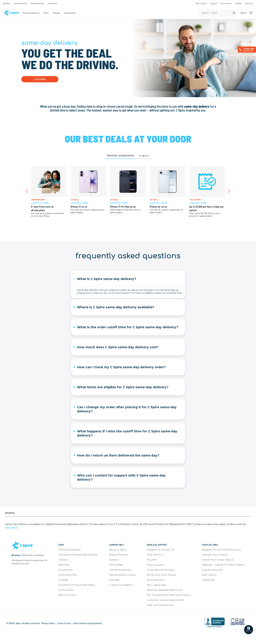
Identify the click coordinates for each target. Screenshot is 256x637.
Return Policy (67, 595)
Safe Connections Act (160, 605)
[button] (11, 527)
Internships (116, 564)
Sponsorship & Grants (122, 574)
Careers (114, 559)
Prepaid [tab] (144, 155)
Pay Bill (238, 3)
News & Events (118, 554)
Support (213, 3)
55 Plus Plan (66, 590)
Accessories (70, 12)
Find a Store (226, 3)
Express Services (212, 569)
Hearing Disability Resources (164, 590)
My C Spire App (156, 585)
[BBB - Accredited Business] (214, 622)
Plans (46, 12)
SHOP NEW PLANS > (38, 200)
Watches (63, 564)
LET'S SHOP (39, 79)
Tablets (63, 559)
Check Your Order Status (217, 559)
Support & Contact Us (160, 549)
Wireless (7, 3)
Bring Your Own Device (161, 574)
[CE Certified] (237, 621)
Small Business (37, 3)
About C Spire (117, 549)
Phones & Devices (31, 12)
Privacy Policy (48, 623)
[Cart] (250, 13)
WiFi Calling (209, 574)
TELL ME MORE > (196, 200)
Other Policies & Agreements (87, 623)
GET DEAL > (75, 200)
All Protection (155, 580)
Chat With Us (155, 554)
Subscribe (208, 580)
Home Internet (20, 3)
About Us (249, 3)
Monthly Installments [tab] (120, 155)
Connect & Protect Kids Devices (78, 554)
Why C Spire (201, 3)
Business (40, 555)
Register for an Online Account (221, 549)
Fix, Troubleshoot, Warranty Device (169, 595)
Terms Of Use (64, 623)
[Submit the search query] (234, 13)
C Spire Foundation (121, 585)
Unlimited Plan (67, 574)
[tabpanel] (128, 198)
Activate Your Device (215, 554)
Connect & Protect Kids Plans (76, 585)
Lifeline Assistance (120, 569)
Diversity (114, 580)
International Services (160, 569)
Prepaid (56, 12)
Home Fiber (28, 555)
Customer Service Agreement (165, 600)
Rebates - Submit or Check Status (223, 564)
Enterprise (52, 3)
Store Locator (155, 564)
